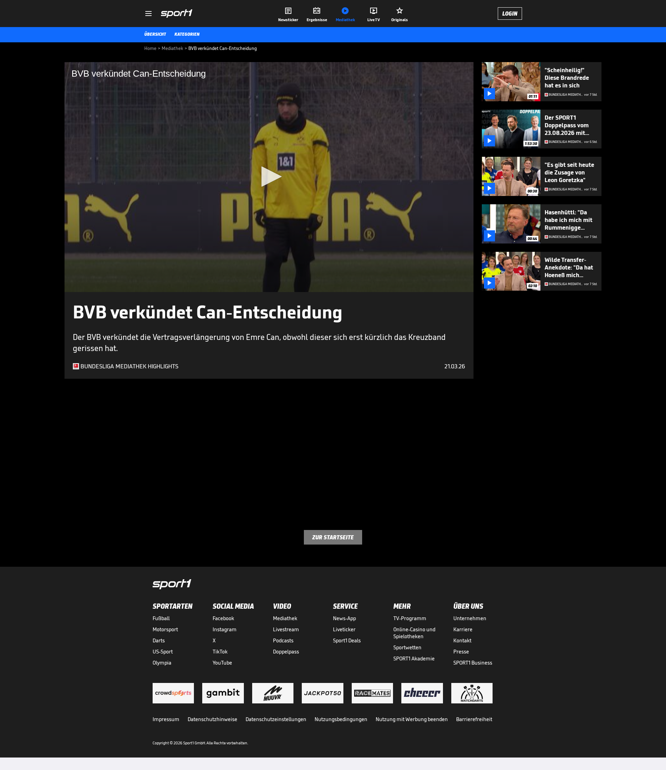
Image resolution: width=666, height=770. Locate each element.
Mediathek (285, 618)
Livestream (286, 629)
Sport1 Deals (347, 640)
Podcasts (283, 640)
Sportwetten (407, 647)
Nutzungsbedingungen (341, 719)
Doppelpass (286, 651)
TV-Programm (409, 618)
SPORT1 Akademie (414, 658)
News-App (344, 618)
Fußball (161, 618)
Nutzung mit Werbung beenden (412, 719)
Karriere (462, 629)
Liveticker (344, 629)
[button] (269, 176)
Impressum (166, 719)
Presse (461, 651)
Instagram (225, 629)
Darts (159, 640)
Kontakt (462, 640)
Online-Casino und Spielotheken (414, 633)
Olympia (162, 662)
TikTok (220, 651)
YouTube (222, 662)
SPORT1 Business (472, 662)
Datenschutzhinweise (212, 719)
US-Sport (163, 651)
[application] (269, 177)
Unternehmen (469, 618)
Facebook (223, 618)
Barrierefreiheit (474, 719)
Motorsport (165, 629)
